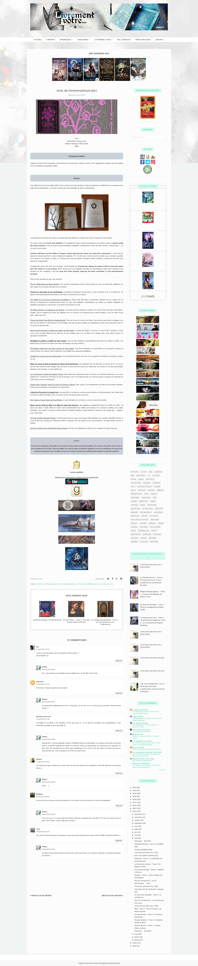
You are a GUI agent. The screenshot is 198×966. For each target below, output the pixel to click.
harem (153, 501)
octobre (137, 820)
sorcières (144, 527)
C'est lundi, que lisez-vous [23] (152, 658)
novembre (138, 817)
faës (154, 498)
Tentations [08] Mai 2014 (143, 850)
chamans (156, 483)
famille (154, 494)
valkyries (157, 534)
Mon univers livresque (141, 730)
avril (136, 838)
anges (141, 479)
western (152, 538)
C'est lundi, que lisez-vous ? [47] (146, 852)
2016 (135, 805)
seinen (160, 523)
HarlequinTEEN (51, 584)
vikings (144, 538)
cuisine (157, 487)
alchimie (156, 476)
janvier (137, 940)
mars (137, 934)
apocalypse (136, 483)
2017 (135, 802)
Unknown (40, 682)
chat (133, 487)
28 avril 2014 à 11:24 (42, 831)
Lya (37, 647)
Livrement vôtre (88, 963)
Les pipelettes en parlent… (143, 741)
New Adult (141, 476)
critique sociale (145, 487)
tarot (154, 531)
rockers (143, 523)
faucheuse (146, 498)
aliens (133, 479)
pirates (144, 516)
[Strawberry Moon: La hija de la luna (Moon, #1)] (148, 266)
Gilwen (44, 667)
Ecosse (143, 472)
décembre (138, 814)
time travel (135, 534)
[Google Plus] (117, 579)
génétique (143, 501)
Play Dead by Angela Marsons (142, 760)
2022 (135, 787)
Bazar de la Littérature (141, 763)
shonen (134, 527)
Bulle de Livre (137, 734)
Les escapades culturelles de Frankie (147, 752)
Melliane (39, 794)
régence (152, 523)
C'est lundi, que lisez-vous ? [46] (146, 886)
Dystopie (134, 472)
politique (154, 516)
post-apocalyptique (139, 520)
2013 (135, 943)
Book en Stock (138, 747)
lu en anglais (104, 584)
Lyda (38, 829)
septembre (139, 823)
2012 (135, 946)
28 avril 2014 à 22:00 (48, 849)
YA (112, 584)
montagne (152, 505)
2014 (135, 811)
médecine (159, 509)
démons (160, 490)
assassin (146, 483)
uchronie (147, 534)
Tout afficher (161, 769)
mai (136, 835)
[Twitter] (108, 579)
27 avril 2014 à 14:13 (42, 649)
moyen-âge (135, 509)
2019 (135, 796)
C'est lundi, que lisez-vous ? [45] (146, 906)
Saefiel (38, 759)
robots (134, 523)
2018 (135, 799)
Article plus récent (42, 895)
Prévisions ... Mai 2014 (142, 841)
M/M (132, 476)
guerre (134, 501)
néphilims (135, 516)
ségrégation (143, 531)
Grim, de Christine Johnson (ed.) (146, 855)
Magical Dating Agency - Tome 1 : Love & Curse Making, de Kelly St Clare (152, 594)
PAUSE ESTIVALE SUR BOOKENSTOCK (146, 749)
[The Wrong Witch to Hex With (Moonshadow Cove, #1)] (148, 202)
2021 (135, 790)
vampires (134, 538)
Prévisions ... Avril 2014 (142, 931)
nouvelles (158, 512)
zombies (134, 542)
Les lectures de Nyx (140, 723)
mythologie (148, 509)
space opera (155, 527)
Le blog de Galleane (140, 710)
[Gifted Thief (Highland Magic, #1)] (148, 248)
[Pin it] (121, 579)
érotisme (154, 542)
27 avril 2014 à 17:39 (42, 719)
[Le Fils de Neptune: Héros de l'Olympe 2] (148, 222)
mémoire (134, 512)
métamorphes (146, 512)
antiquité (150, 479)
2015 (135, 808)
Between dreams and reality (143, 759)
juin (136, 832)
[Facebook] (112, 579)
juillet (137, 829)
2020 (135, 793)
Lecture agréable (67, 584)
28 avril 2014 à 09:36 (48, 669)
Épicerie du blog (115, 963)
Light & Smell (137, 716)
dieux (133, 490)
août (136, 826)
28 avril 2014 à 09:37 (48, 702)
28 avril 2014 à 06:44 (42, 797)
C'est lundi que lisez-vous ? (141, 731)
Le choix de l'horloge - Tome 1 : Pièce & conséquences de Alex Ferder (152, 607)
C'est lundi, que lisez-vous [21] (152, 671)
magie (142, 505)
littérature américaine (86, 584)
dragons (142, 490)
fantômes (135, 498)
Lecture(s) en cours (148, 186)
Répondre (119, 661)
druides (151, 490)
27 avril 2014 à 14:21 (42, 684)
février (137, 937)
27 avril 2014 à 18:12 (42, 762)
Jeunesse (158, 472)
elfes (146, 494)
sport (133, 531)
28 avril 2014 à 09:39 (48, 739)
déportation (136, 494)
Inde (151, 472)
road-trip (155, 520)
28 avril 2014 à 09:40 (48, 814)
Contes (40, 584)
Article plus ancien (111, 895)
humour (134, 505)
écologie (144, 542)
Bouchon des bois (43, 716)
